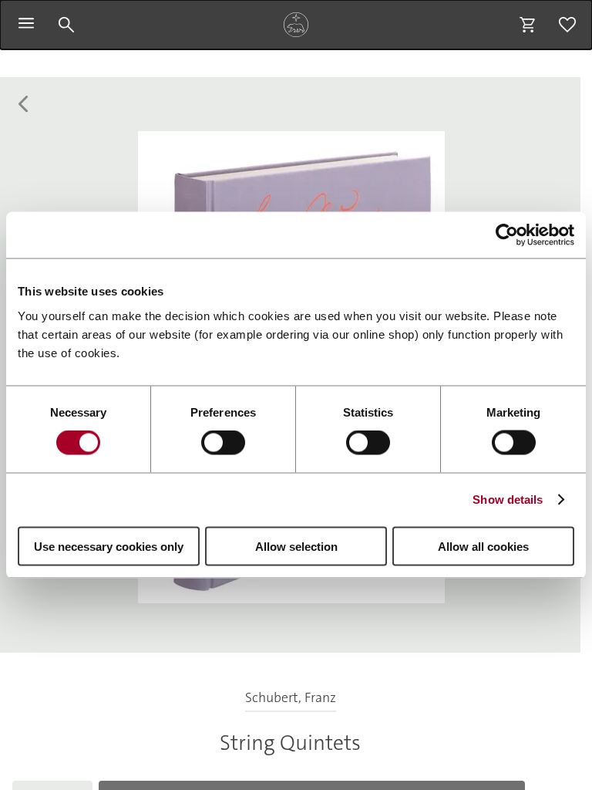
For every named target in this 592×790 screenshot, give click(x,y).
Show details (508, 499)
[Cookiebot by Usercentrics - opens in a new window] (506, 235)
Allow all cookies (483, 545)
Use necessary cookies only (108, 545)
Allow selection (296, 545)
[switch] (223, 442)
